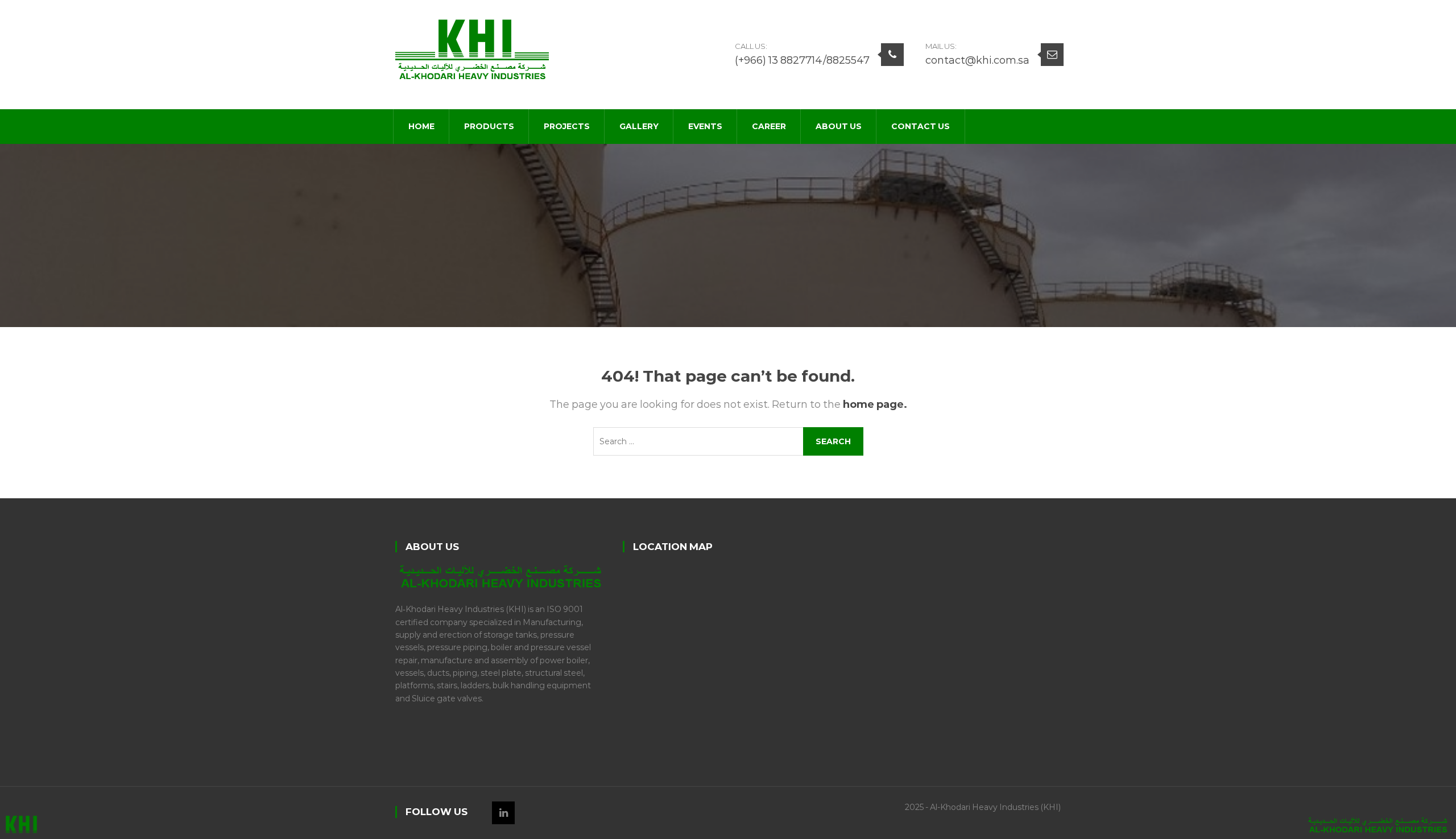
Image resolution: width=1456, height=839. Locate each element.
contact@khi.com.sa (977, 60)
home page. (875, 404)
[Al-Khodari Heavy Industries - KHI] (472, 48)
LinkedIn (503, 812)
